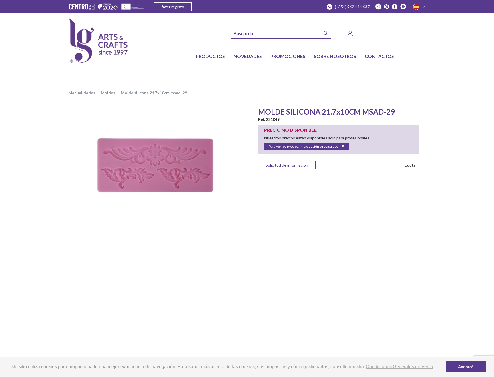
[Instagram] (378, 6)
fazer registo (173, 6)
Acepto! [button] (465, 366)
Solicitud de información (287, 165)
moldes (108, 92)
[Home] (98, 40)
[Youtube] (403, 6)
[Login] (350, 33)
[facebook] (394, 6)
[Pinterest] (386, 6)
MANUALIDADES (81, 92)
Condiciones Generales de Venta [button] (399, 366)
